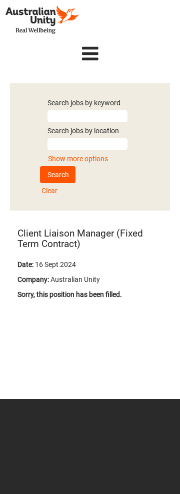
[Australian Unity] (42, 19)
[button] (90, 53)
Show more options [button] (78, 159)
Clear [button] (50, 191)
